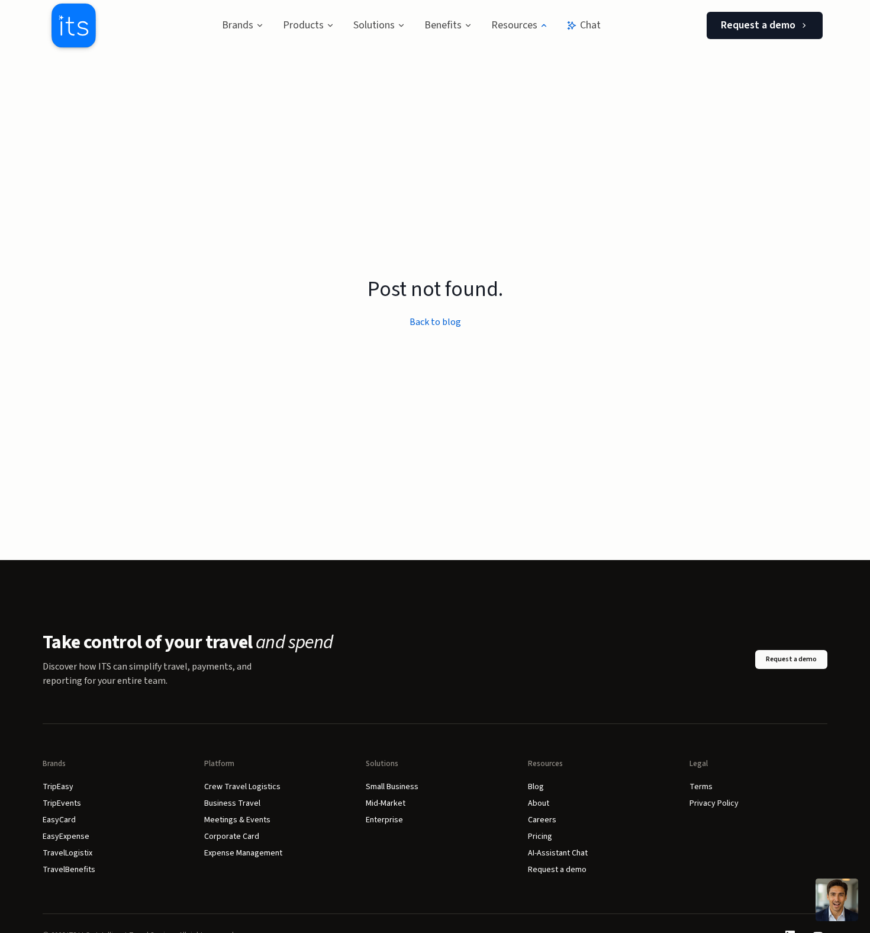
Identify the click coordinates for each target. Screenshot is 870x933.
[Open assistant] (837, 900)
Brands (237, 25)
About (538, 803)
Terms (701, 787)
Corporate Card (231, 836)
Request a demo (758, 25)
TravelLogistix (67, 853)
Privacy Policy (714, 803)
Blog (536, 787)
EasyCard (59, 820)
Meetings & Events (237, 820)
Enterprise (384, 820)
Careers (542, 820)
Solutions (374, 25)
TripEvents (62, 803)
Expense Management (243, 853)
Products (303, 25)
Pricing (540, 836)
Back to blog (435, 322)
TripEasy (58, 787)
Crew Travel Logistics (242, 787)
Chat (590, 25)
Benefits (443, 25)
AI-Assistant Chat (558, 853)
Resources (514, 25)
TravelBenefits (69, 870)
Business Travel (232, 803)
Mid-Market (385, 803)
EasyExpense (66, 836)
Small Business (392, 787)
